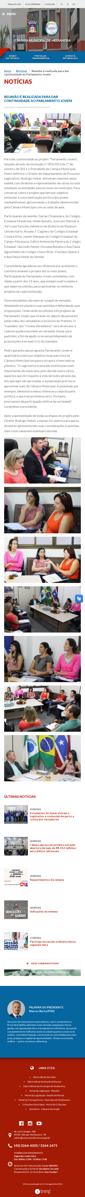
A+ (74, 4)
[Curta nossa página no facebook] (21, 1123)
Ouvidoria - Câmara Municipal (44, 1109)
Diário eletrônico (12, 57)
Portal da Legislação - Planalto (44, 1090)
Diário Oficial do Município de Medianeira (44, 1086)
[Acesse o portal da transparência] (42, 975)
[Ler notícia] (16, 814)
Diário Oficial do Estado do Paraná (44, 1081)
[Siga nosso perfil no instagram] (30, 1123)
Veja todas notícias (45, 963)
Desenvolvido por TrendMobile (42, 1191)
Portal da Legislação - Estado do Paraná (44, 1095)
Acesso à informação (70, 57)
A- (62, 4)
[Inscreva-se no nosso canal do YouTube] (39, 1123)
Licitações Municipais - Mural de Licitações (44, 1104)
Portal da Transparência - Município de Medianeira (44, 1100)
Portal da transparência (40, 57)
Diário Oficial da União (44, 1077)
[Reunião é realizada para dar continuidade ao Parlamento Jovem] (42, 133)
